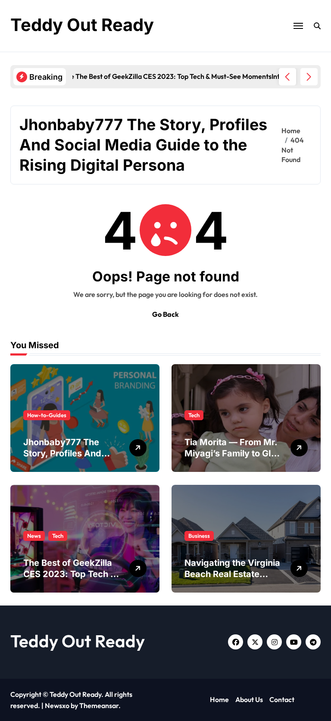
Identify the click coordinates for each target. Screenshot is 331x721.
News (34, 535)
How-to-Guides (46, 415)
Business (199, 535)
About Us (249, 699)
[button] (309, 76)
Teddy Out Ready (82, 24)
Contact (281, 699)
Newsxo (57, 705)
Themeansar (99, 705)
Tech (194, 415)
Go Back (165, 314)
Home (219, 699)
